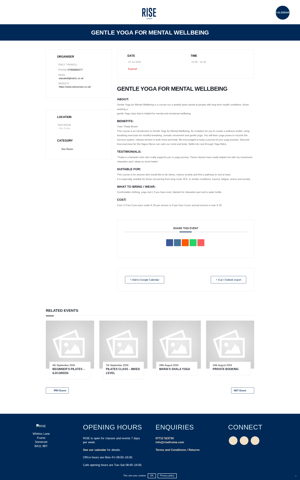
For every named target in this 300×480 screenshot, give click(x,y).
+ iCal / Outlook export (228, 279)
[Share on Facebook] (169, 242)
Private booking (226, 369)
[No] (295, 476)
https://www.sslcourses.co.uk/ (75, 86)
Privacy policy (167, 475)
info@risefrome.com (170, 442)
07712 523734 (165, 438)
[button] (17, 13)
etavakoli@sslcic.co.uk (71, 78)
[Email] (200, 242)
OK (151, 475)
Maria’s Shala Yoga (174, 369)
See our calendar (94, 450)
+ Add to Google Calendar (144, 279)
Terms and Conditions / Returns (177, 450)
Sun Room (67, 149)
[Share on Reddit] (185, 242)
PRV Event (60, 390)
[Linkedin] (177, 242)
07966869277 (75, 69)
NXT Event (240, 390)
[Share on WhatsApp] (193, 242)
